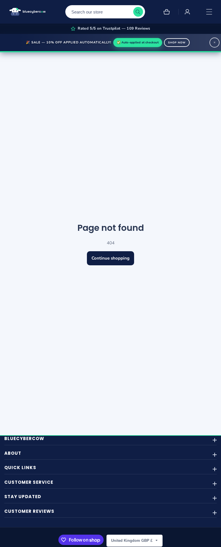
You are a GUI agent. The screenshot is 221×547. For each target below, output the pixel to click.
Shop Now (177, 42)
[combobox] (105, 12)
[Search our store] (138, 12)
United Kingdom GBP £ (132, 540)
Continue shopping (110, 258)
